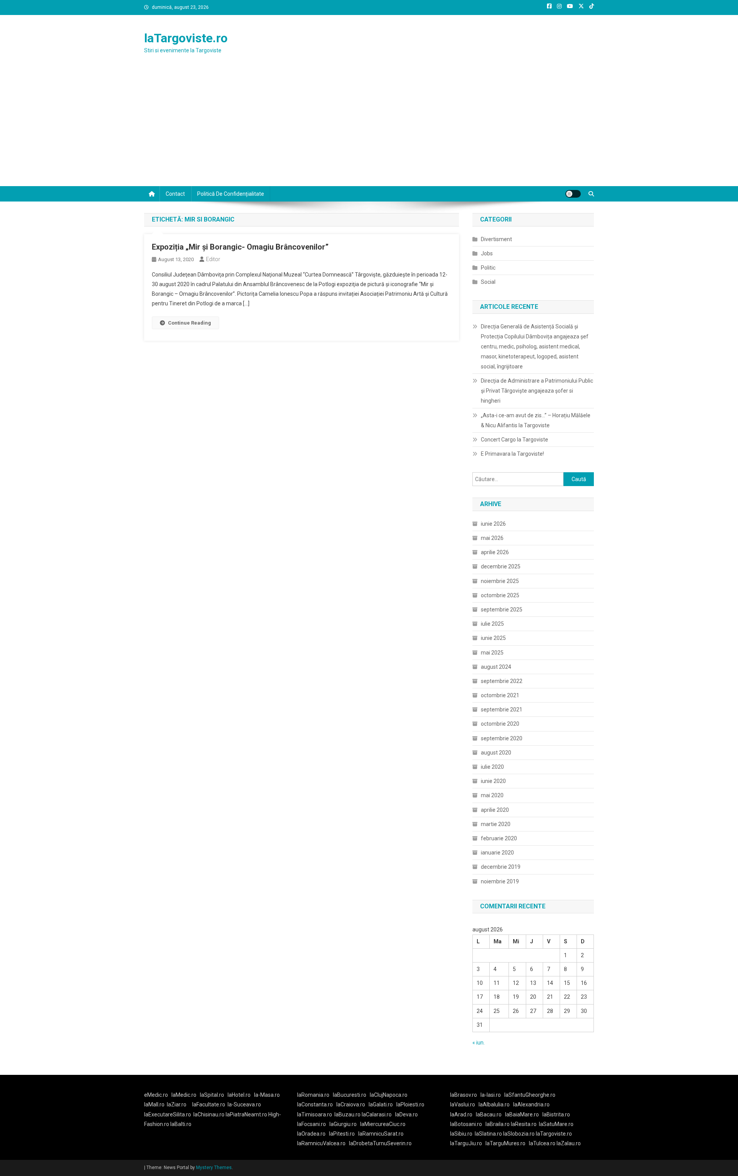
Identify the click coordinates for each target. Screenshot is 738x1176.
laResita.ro (524, 1124)
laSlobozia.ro (519, 1134)
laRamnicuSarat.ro (381, 1134)
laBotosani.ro (466, 1124)
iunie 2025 (493, 638)
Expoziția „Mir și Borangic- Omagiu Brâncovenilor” (240, 247)
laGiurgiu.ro (344, 1124)
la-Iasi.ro (490, 1095)
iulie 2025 (492, 624)
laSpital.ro (212, 1095)
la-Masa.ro (267, 1095)
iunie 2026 (493, 524)
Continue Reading (189, 323)
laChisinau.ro (208, 1114)
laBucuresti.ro (349, 1095)
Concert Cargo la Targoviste (514, 439)
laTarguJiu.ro (467, 1143)
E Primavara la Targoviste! (512, 454)
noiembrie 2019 (500, 881)
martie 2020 (495, 824)
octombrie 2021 (500, 695)
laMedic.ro (184, 1095)
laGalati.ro (381, 1104)
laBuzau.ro (348, 1114)
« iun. (478, 1042)
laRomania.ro (313, 1095)
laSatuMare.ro (556, 1124)
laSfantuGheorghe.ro (529, 1095)
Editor (213, 259)
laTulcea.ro (543, 1143)
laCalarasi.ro (377, 1114)
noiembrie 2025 (500, 581)
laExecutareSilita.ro (167, 1114)
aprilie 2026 (495, 552)
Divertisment (496, 239)
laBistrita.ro (556, 1114)
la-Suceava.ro (244, 1104)
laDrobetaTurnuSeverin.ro (380, 1143)
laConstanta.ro (315, 1104)
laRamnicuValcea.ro (321, 1143)
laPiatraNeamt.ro (246, 1114)
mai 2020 (492, 795)
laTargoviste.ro (186, 38)
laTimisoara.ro (314, 1114)
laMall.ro (154, 1104)
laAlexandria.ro (531, 1104)
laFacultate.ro (208, 1104)
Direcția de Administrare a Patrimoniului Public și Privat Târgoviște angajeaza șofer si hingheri (537, 391)
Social (488, 282)
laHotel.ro (239, 1095)
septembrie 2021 (501, 709)
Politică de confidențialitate (230, 194)
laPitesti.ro (342, 1134)
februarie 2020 (499, 838)
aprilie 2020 (495, 810)
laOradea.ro (311, 1134)
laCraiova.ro (350, 1104)
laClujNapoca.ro (388, 1095)
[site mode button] (573, 194)
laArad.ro (461, 1114)
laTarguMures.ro (505, 1143)
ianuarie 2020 (497, 853)
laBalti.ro (180, 1124)
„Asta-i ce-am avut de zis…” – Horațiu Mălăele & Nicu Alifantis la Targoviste (535, 420)
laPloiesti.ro (410, 1104)
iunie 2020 (493, 781)
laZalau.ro (569, 1143)
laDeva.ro (406, 1114)
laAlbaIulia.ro (494, 1104)
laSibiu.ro (461, 1134)
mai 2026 (492, 538)
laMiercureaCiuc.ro (383, 1124)
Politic (488, 268)
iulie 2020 (492, 767)
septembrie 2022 (501, 681)
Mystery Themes (214, 1167)
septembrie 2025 (501, 609)
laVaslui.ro (464, 1104)
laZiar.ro (176, 1104)
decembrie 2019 (500, 867)
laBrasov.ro (463, 1095)
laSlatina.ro (488, 1134)
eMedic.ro (156, 1095)
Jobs (487, 253)
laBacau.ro (489, 1114)
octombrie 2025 (500, 595)
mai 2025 (492, 653)
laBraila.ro (497, 1124)
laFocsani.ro (311, 1124)
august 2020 (496, 753)
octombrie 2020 (500, 724)
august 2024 (496, 667)
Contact (175, 194)
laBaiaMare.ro (522, 1114)
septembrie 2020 (501, 738)
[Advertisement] (369, 128)
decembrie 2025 (500, 566)
